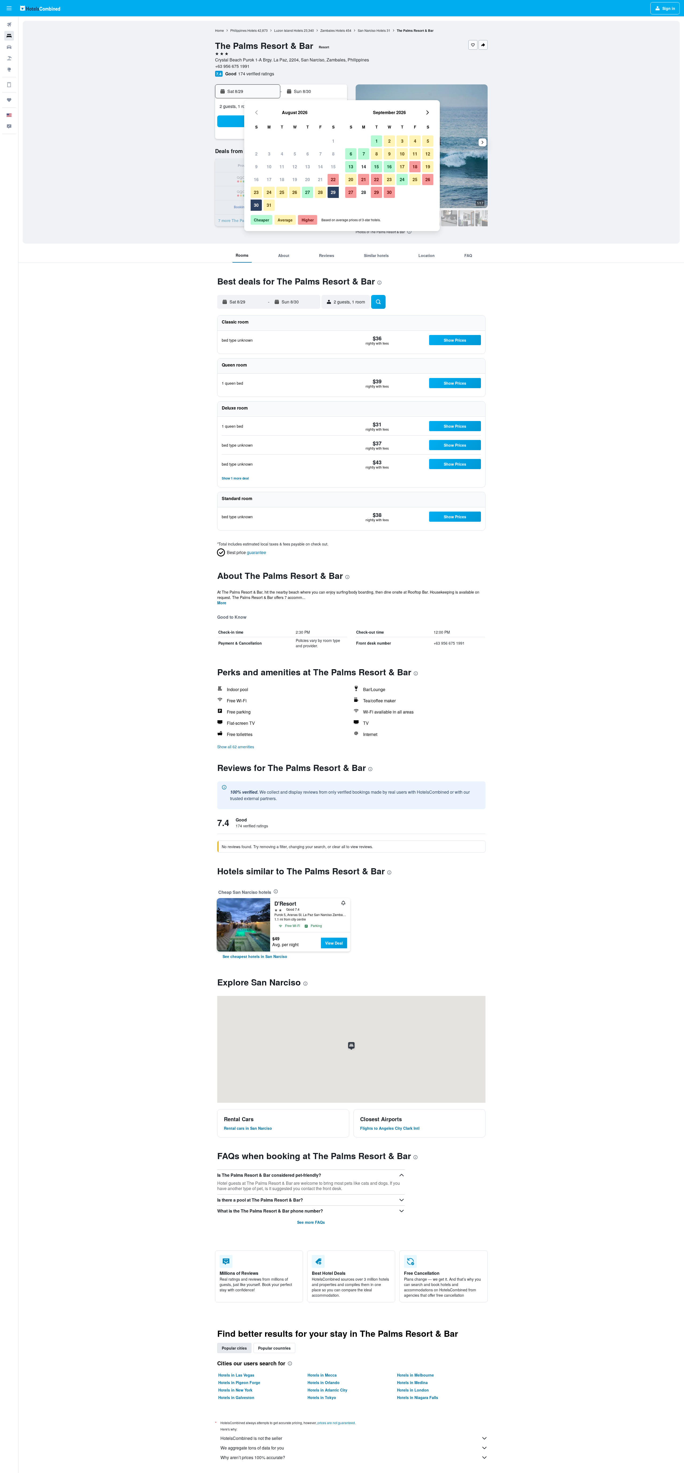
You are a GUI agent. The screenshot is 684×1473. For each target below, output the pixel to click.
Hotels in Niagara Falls (417, 1397)
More (221, 602)
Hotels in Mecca (322, 1375)
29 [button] (333, 192)
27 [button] (307, 192)
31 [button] (269, 205)
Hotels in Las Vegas (236, 1375)
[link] (255, 956)
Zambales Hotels (332, 30)
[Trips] (9, 100)
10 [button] (269, 166)
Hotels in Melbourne (415, 1375)
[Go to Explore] (9, 69)
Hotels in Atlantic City (327, 1390)
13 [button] (307, 166)
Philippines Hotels (243, 30)
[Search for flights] (9, 24)
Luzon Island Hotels (288, 30)
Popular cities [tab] (234, 1348)
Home (219, 30)
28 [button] (320, 192)
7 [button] (320, 154)
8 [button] (333, 154)
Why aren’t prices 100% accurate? (252, 1457)
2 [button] (256, 154)
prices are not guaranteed (336, 1422)
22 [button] (333, 179)
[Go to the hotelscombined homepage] (40, 8)
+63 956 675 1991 (232, 66)
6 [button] (307, 154)
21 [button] (320, 179)
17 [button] (269, 179)
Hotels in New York (235, 1390)
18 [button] (281, 179)
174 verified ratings (256, 74)
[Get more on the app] (9, 84)
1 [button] (333, 141)
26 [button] (294, 192)
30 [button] (256, 205)
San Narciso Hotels (372, 30)
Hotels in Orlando (324, 1382)
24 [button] (269, 192)
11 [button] (281, 166)
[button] (9, 8)
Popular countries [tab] (274, 1348)
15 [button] (333, 166)
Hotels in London (413, 1390)
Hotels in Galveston (236, 1397)
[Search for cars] (9, 47)
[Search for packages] (9, 58)
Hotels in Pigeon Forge (239, 1382)
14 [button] (320, 166)
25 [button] (281, 192)
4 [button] (282, 154)
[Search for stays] (9, 35)
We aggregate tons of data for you (252, 1448)
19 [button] (294, 179)
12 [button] (294, 166)
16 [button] (256, 179)
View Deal (334, 943)
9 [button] (256, 166)
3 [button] (269, 154)
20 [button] (307, 179)
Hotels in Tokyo (322, 1397)
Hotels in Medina (412, 1382)
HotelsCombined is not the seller (251, 1438)
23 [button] (256, 192)
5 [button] (295, 154)
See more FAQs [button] (311, 1222)
